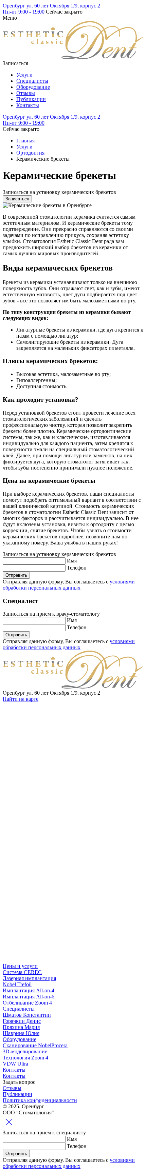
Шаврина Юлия (21, 1033)
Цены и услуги (20, 966)
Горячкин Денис (22, 1021)
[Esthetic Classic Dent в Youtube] (54, 960)
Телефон (77, 568)
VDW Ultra (15, 1064)
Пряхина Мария (21, 1027)
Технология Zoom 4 (25, 1057)
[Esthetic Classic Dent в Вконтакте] (54, 803)
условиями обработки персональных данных (69, 585)
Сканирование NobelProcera (35, 1045)
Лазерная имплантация (29, 978)
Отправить (16, 575)
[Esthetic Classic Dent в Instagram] (54, 751)
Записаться (17, 198)
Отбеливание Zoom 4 (27, 1003)
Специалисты (32, 81)
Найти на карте (20, 699)
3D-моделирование (25, 1051)
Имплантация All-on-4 (28, 990)
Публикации (31, 99)
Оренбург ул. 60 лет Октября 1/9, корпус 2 (51, 5)
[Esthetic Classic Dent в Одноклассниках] (54, 855)
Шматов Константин (27, 1015)
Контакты (27, 105)
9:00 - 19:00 (24, 12)
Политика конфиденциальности (40, 1100)
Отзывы (25, 93)
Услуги (24, 75)
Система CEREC (22, 972)
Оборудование (33, 87)
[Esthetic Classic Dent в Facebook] (54, 908)
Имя (72, 560)
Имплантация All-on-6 (28, 996)
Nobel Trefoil (17, 984)
